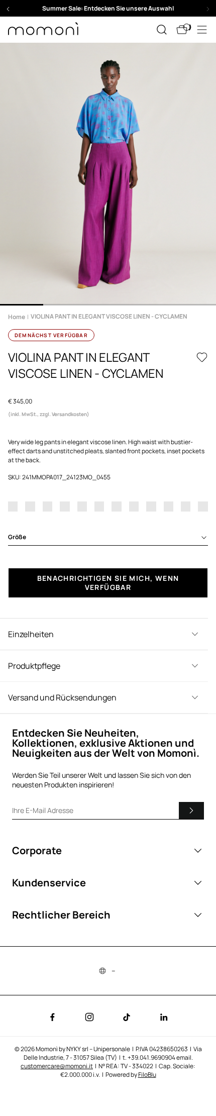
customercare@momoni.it (57, 1066)
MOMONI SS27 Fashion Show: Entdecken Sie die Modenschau (108, 8)
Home (16, 317)
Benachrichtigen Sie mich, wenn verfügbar (108, 582)
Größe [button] (17, 537)
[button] (108, 8)
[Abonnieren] (191, 810)
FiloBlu (147, 1074)
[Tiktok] (126, 1017)
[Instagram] (89, 1017)
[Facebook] (52, 1017)
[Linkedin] (163, 1017)
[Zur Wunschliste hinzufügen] (202, 357)
